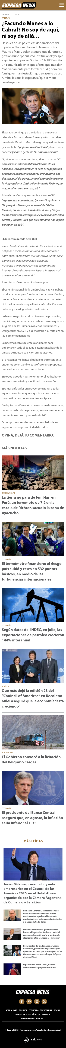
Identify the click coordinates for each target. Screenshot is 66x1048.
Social (57, 1010)
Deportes (20, 1015)
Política (23, 1010)
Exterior (46, 1015)
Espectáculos (33, 1015)
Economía (34, 1010)
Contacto (41, 1019)
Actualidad (11, 1010)
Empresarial (46, 1010)
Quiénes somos (27, 1019)
